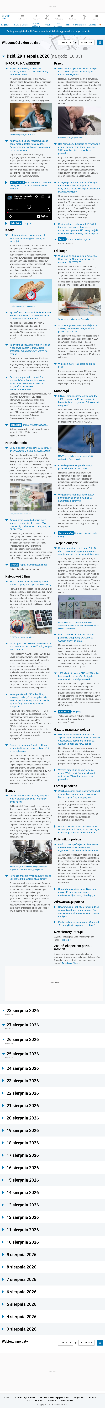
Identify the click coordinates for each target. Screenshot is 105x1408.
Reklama (52, 1400)
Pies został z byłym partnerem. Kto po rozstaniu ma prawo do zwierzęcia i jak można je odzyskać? (78, 71)
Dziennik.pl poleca (67, 839)
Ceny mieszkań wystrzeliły (20, 514)
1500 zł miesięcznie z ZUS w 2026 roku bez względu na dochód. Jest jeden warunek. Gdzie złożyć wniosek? (78, 676)
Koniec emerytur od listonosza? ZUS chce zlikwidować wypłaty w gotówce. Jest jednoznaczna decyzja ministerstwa (78, 551)
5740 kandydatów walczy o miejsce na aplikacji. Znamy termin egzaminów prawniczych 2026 (77, 328)
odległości (76, 711)
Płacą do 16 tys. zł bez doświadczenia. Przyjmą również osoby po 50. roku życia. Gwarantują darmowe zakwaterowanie (79, 829)
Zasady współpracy (71, 963)
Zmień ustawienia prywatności (54, 1397)
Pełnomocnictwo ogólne (78, 239)
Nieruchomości (79, 25)
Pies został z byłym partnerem (70, 138)
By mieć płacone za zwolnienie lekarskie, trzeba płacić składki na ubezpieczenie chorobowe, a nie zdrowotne (30, 315)
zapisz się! (66, 940)
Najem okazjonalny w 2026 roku (22, 135)
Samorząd (61, 391)
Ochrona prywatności (24, 1397)
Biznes (25, 25)
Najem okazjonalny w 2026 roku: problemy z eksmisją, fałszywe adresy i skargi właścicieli (29, 71)
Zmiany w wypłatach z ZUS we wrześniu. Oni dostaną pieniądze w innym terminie (48, 31)
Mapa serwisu (67, 1400)
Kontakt (39, 1400)
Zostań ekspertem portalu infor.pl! (73, 947)
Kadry (16, 25)
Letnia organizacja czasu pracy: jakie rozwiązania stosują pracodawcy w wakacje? (28, 238)
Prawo (47, 25)
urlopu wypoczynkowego (35, 425)
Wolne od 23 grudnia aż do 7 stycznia (73, 319)
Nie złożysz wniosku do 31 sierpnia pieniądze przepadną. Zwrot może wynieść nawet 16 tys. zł (76, 637)
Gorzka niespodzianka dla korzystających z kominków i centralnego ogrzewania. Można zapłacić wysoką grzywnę (79, 794)
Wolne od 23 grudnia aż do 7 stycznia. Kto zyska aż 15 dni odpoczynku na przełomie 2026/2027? (77, 259)
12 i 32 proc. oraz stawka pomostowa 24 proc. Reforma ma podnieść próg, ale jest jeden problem (31, 646)
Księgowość (6, 25)
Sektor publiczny (36, 25)
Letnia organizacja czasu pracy (22, 306)
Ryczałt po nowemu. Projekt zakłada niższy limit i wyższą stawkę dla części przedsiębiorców (29, 748)
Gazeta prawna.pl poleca (72, 729)
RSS (28, 1400)
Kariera (92, 1397)
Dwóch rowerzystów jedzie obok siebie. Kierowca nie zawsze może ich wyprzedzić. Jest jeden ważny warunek (78, 847)
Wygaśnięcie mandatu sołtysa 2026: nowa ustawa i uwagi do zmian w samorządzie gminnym (76, 497)
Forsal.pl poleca (65, 786)
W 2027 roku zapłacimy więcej (22, 637)
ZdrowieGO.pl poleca (69, 902)
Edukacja (92, 25)
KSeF (101, 25)
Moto (68, 25)
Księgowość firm (17, 576)
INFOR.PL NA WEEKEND (22, 63)
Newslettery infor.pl (68, 932)
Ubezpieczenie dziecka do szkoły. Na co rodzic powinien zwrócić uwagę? (31, 185)
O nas (6, 1397)
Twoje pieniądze (58, 25)
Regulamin (79, 1397)
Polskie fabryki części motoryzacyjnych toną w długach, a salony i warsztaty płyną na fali (29, 798)
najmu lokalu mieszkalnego (33, 564)
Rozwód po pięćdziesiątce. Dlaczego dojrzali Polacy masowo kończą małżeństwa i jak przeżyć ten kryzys (77, 892)
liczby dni (27, 223)
